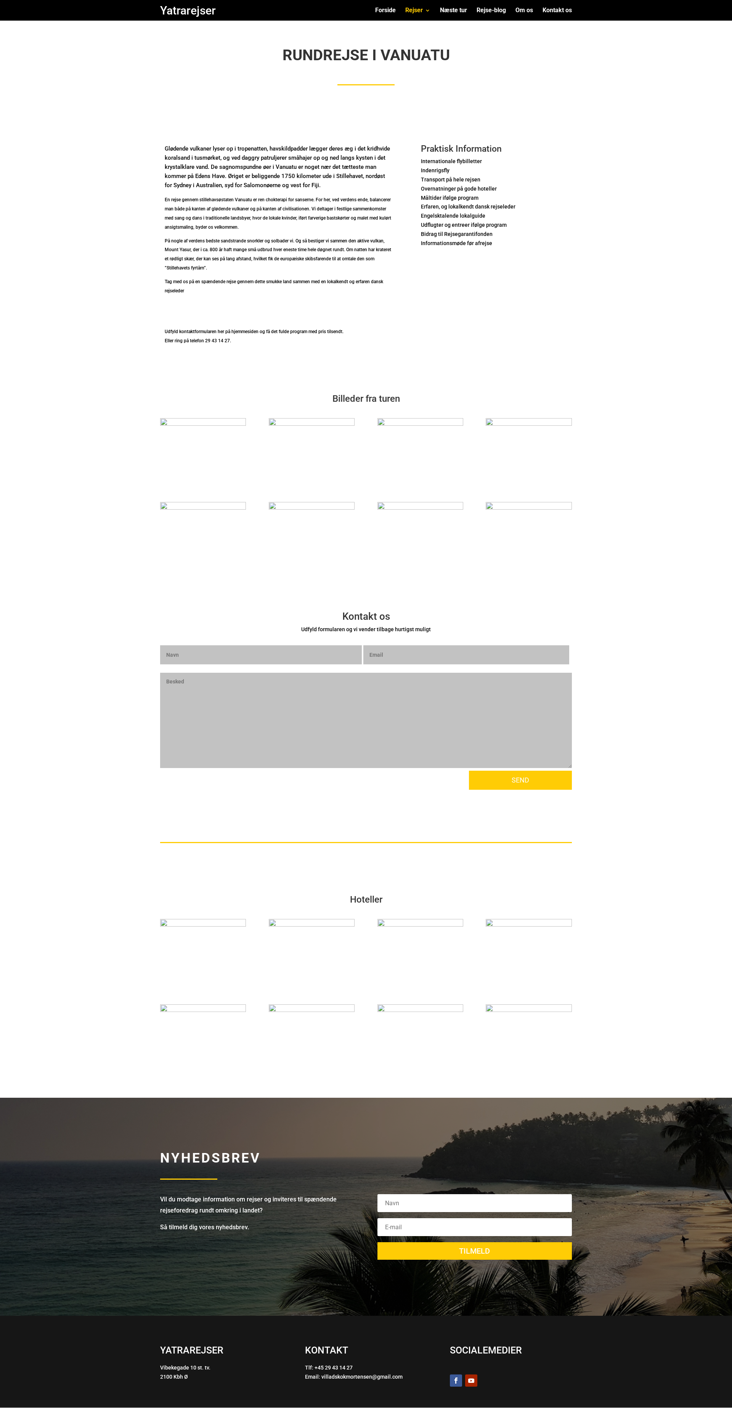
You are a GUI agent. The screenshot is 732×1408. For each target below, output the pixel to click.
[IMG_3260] (312, 1010)
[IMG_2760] (312, 507)
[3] (312, 423)
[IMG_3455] (528, 423)
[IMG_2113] (420, 924)
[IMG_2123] (203, 423)
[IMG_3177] (528, 1010)
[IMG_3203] (420, 1010)
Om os (524, 11)
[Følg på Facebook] (456, 1380)
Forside (385, 11)
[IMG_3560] (420, 423)
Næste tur (453, 11)
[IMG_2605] (420, 507)
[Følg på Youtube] (471, 1380)
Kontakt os (557, 11)
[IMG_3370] (528, 924)
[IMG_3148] (203, 924)
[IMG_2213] (528, 507)
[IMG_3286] (203, 1010)
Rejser (414, 11)
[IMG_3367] (203, 507)
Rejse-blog (491, 11)
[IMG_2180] (312, 924)
